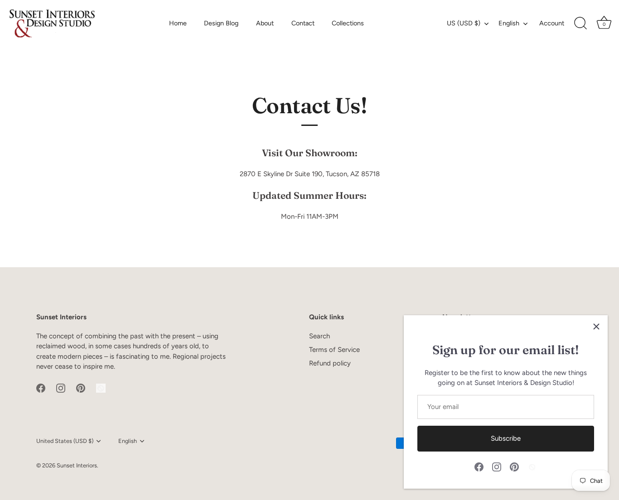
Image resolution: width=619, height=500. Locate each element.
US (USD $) (463, 23)
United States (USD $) (64, 441)
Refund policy (330, 363)
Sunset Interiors (77, 465)
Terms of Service (334, 350)
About (265, 23)
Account (551, 23)
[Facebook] (479, 466)
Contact (302, 23)
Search (319, 336)
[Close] (596, 327)
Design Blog (221, 23)
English (508, 23)
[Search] (580, 24)
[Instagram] (496, 466)
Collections (348, 23)
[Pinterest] (514, 466)
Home (178, 23)
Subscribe (506, 438)
